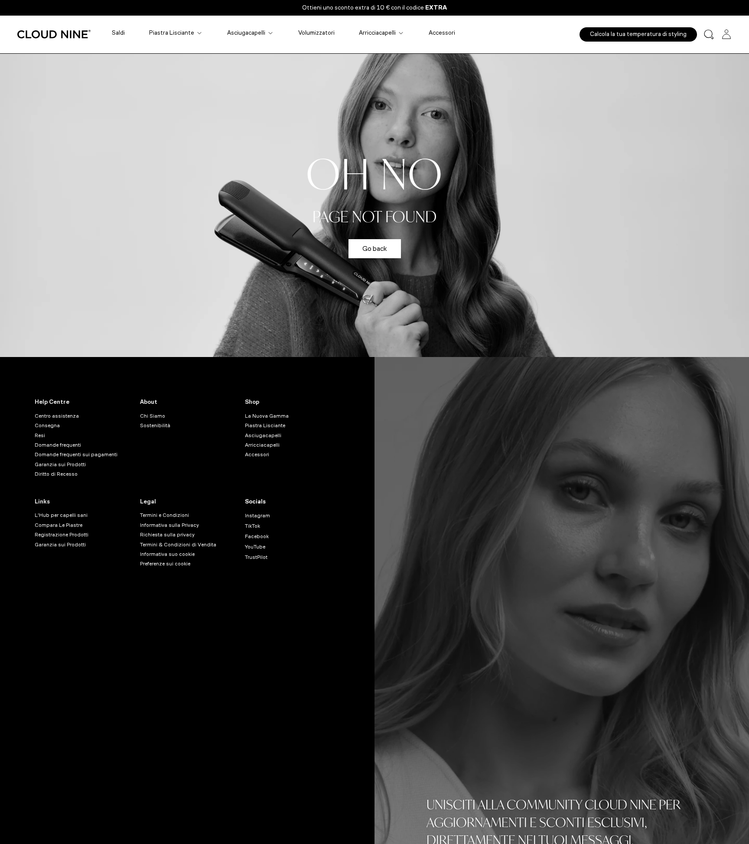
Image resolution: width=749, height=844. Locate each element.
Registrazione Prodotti (61, 535)
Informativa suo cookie (167, 554)
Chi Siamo (152, 416)
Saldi (118, 32)
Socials (255, 501)
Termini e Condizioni (164, 515)
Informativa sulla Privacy (169, 525)
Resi (40, 435)
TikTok (252, 526)
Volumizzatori (316, 32)
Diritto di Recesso (56, 474)
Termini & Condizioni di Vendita (178, 545)
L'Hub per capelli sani (61, 515)
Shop (252, 402)
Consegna (47, 425)
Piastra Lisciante (171, 32)
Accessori (442, 32)
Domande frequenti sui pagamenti (76, 454)
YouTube (255, 547)
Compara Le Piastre (58, 525)
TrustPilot (256, 557)
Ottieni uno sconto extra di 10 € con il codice (374, 7)
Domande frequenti (58, 445)
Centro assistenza (57, 416)
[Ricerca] (709, 34)
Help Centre (52, 402)
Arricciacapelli (377, 32)
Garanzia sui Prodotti (60, 464)
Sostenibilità (155, 425)
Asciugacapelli (246, 32)
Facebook (257, 536)
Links (42, 501)
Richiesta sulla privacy (167, 535)
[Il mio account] (726, 34)
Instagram (257, 516)
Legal (148, 501)
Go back (374, 248)
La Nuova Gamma (267, 416)
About (148, 402)
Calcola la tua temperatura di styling (638, 34)
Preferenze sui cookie (165, 564)
